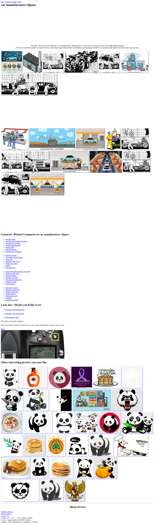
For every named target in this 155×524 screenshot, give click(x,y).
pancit (7, 266)
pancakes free (10, 268)
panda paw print (11, 264)
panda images (10, 284)
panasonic (9, 259)
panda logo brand (11, 300)
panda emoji (9, 247)
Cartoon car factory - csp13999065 (41, 147)
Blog (2, 2)
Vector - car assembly (83, 147)
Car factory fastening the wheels (132, 147)
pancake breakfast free (13, 280)
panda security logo (12, 274)
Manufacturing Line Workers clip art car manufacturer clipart (35, 168)
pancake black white (12, 243)
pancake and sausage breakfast (16, 241)
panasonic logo (10, 282)
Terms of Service (7, 512)
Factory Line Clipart (71, 69)
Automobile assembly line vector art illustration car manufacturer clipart (105, 168)
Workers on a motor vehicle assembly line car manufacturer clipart (14, 146)
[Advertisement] (77, 26)
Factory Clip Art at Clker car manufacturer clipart (32, 68)
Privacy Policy (6, 514)
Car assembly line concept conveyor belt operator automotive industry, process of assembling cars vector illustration (11, 65)
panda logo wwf (11, 296)
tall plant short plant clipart (14, 310)
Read (3, 329)
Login (19, 2)
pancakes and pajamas (13, 251)
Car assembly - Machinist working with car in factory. (69, 169)
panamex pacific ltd (12, 290)
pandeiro (8, 298)
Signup (14, 2)
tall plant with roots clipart (14, 314)
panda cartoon (10, 294)
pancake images (11, 255)
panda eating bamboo (13, 245)
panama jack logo (11, 278)
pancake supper (11, 249)
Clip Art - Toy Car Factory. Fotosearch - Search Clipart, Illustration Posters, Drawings (134, 67)
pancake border (10, 276)
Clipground (11, 517)
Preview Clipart (48, 69)
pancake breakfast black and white (17, 272)
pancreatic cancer (11, 288)
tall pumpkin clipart (12, 317)
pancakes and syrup (12, 262)
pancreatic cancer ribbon (14, 257)
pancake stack (10, 239)
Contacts (8, 2)
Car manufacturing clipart (39, 92)
